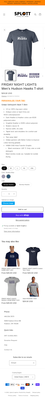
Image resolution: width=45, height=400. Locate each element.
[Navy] (3, 176)
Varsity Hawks (25, 185)
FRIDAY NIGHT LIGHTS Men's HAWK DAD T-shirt (11, 269)
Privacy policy (12, 395)
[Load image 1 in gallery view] (10, 75)
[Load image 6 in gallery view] (34, 75)
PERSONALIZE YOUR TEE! (13, 101)
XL (24, 168)
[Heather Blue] (8, 176)
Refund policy (36, 392)
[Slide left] (2, 76)
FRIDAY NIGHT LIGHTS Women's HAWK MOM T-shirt (10, 299)
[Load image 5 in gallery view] (22, 75)
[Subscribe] (33, 362)
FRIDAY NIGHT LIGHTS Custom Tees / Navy (33, 269)
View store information (12, 231)
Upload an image (8, 200)
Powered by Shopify (24, 392)
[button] (4, 14)
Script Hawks (9, 184)
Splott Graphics (14, 392)
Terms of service (23, 395)
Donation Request (10, 340)
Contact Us (8, 350)
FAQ (5, 345)
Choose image (8, 203)
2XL (32, 168)
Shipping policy (34, 395)
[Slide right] (42, 76)
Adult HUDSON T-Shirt (30, 298)
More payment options (22, 220)
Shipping (4, 96)
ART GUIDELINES (10, 336)
